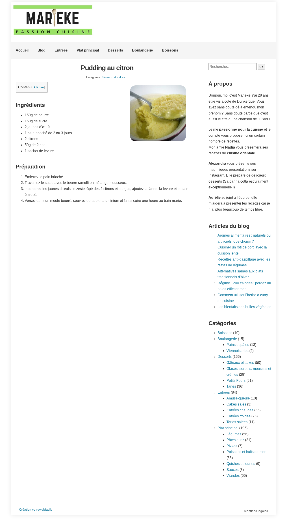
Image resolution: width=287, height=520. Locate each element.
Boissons (170, 50)
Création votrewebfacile (35, 509)
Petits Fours (236, 380)
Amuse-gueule (238, 398)
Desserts (115, 50)
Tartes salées (237, 422)
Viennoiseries (237, 351)
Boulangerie (142, 50)
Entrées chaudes (239, 410)
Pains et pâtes (237, 345)
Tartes (231, 386)
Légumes (233, 434)
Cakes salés (236, 404)
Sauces (232, 470)
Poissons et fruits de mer (245, 452)
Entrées (61, 50)
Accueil (22, 50)
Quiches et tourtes (240, 464)
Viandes (233, 475)
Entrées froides (238, 416)
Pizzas (231, 446)
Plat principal (88, 50)
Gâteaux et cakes (113, 77)
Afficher (38, 87)
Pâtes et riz (235, 440)
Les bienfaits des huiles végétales (244, 307)
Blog (41, 50)
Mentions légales (256, 511)
